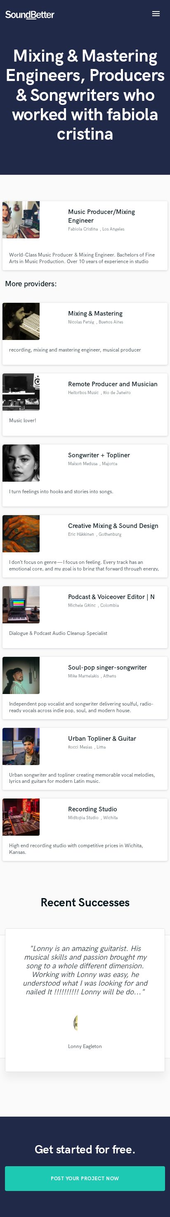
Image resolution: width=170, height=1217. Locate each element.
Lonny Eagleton (85, 1046)
